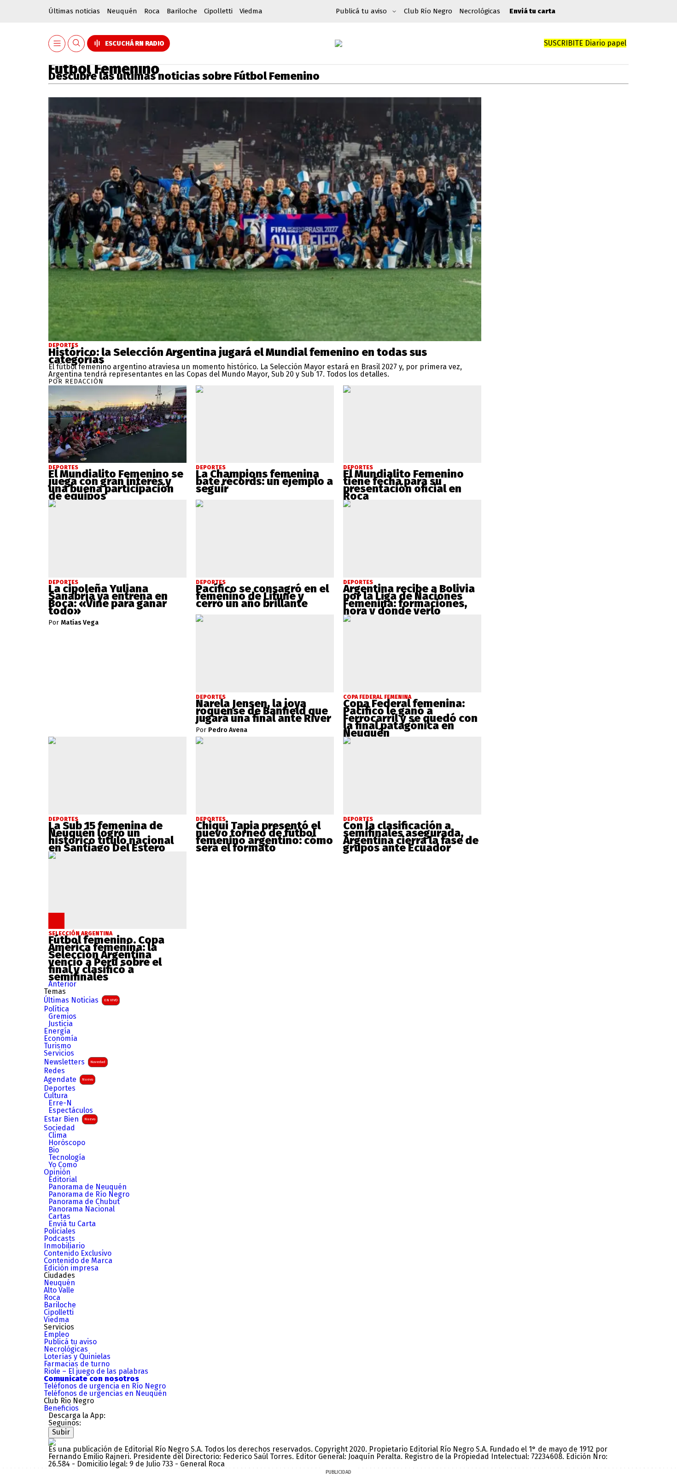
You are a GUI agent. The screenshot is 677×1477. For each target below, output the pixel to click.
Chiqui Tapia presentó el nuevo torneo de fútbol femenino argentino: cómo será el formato (264, 836)
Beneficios (61, 1408)
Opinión (57, 1172)
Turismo (57, 1046)
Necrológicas (479, 11)
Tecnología (66, 1157)
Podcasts (59, 1238)
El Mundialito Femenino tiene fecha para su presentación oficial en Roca (403, 484)
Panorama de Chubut (84, 1201)
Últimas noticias (74, 11)
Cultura (56, 1095)
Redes (54, 1071)
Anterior (62, 984)
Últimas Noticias (80, 1000)
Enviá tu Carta (72, 1224)
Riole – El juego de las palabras (96, 1371)
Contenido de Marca (78, 1260)
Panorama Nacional (81, 1209)
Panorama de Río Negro (88, 1194)
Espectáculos (70, 1110)
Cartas (59, 1216)
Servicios (59, 1053)
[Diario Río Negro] (338, 43)
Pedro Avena (227, 730)
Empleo (56, 1334)
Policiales (60, 1231)
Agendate (68, 1079)
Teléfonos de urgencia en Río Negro (105, 1386)
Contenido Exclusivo (77, 1253)
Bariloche (182, 11)
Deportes (63, 345)
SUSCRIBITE (585, 43)
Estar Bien (69, 1119)
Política (56, 1009)
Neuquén (122, 11)
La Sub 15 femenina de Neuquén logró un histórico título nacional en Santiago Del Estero (111, 836)
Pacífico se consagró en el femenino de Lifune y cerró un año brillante (262, 596)
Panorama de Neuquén (87, 1187)
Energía (57, 1031)
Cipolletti (218, 11)
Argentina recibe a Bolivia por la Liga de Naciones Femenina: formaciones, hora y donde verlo (409, 599)
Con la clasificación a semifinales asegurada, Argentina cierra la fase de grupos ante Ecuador (411, 836)
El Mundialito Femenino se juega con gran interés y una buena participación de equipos (115, 484)
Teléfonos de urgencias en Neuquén (105, 1393)
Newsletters (74, 1062)
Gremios (62, 1016)
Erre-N (60, 1103)
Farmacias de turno (77, 1364)
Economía (60, 1038)
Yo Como (62, 1165)
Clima (57, 1135)
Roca (152, 11)
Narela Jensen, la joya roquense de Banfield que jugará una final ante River (263, 711)
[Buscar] (76, 43)
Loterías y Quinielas (77, 1356)
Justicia (60, 1024)
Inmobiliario (64, 1246)
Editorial (62, 1179)
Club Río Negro (428, 11)
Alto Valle (59, 1290)
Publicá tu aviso (70, 1342)
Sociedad (59, 1128)
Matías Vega (80, 622)
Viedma (251, 11)
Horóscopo (66, 1142)
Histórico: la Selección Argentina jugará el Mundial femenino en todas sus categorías (237, 356)
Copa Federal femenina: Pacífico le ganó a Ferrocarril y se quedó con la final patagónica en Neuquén (410, 718)
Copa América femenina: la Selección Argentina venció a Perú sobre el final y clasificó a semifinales (106, 958)
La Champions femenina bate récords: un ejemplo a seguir (264, 481)
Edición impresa (71, 1268)
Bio (53, 1150)
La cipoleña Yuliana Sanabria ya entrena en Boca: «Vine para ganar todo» (108, 599)
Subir (61, 1432)
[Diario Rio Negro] (52, 1441)
